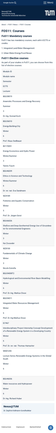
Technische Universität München (14, 15)
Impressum (20, 427)
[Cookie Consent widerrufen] (50, 427)
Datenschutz (6, 427)
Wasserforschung (8, 14)
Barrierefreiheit (35, 427)
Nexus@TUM (6, 11)
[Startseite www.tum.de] (49, 13)
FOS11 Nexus (13, 25)
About (4, 25)
